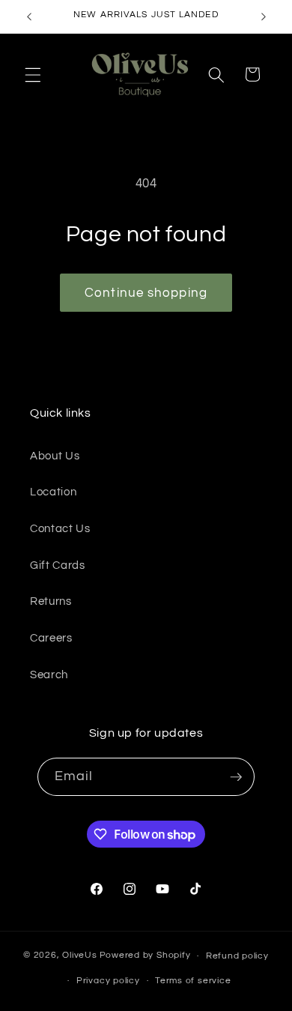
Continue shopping (146, 292)
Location (53, 492)
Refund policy (237, 956)
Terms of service (193, 981)
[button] (33, 74)
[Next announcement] (263, 16)
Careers (51, 638)
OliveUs (79, 956)
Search (49, 674)
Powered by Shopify (145, 956)
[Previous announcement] (29, 16)
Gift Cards (57, 565)
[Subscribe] (236, 777)
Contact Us (60, 528)
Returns (51, 601)
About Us (54, 456)
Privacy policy (108, 981)
